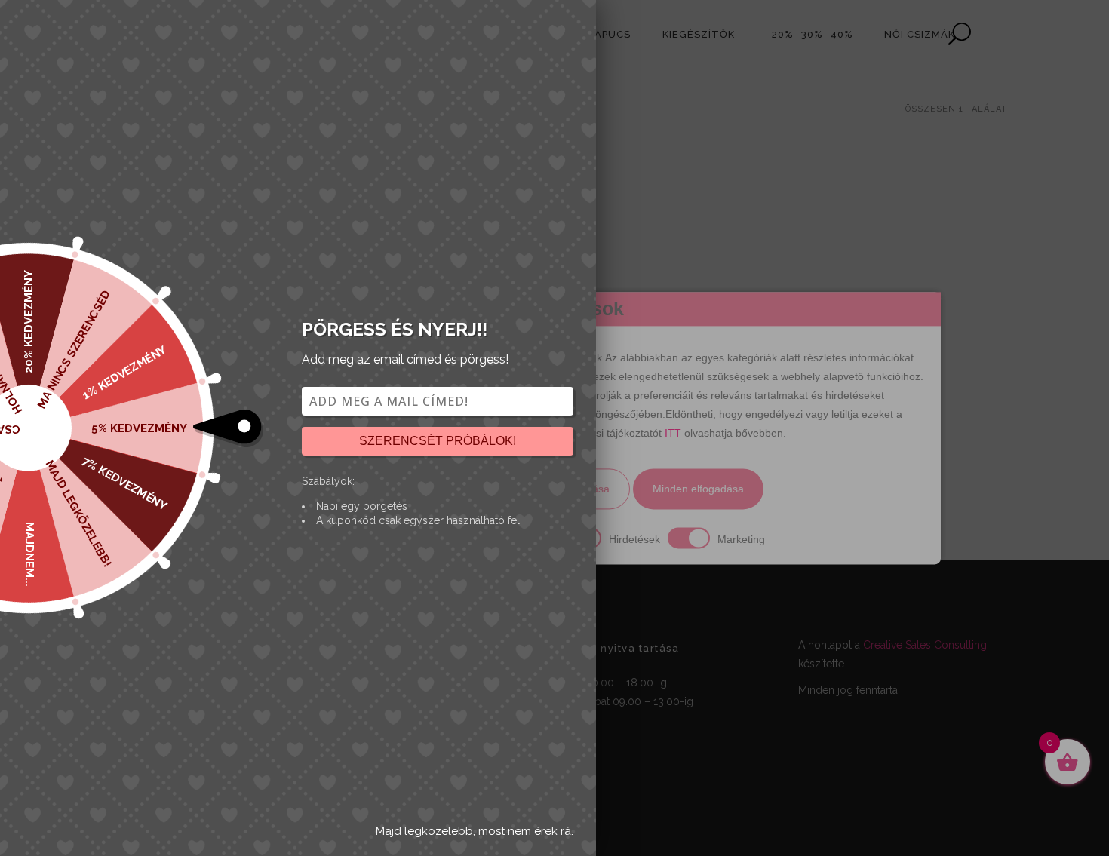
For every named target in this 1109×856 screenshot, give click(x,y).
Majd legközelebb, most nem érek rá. (474, 831)
